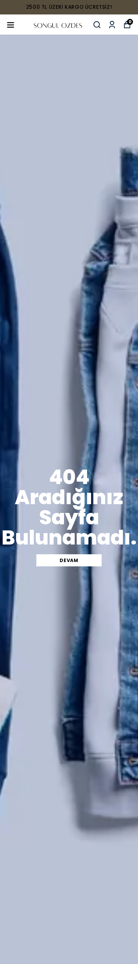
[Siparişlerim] (112, 25)
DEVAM (69, 560)
